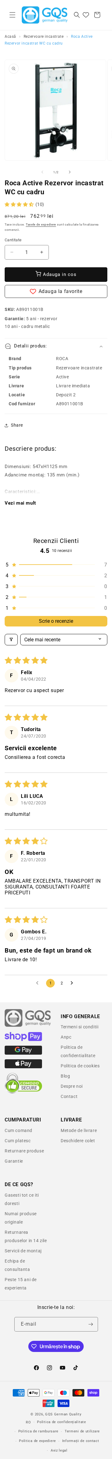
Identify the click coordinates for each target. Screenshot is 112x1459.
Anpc (66, 1037)
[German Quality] (28, 1025)
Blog (65, 1076)
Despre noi (72, 1086)
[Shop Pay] (23, 1039)
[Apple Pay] (23, 1066)
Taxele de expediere (41, 224)
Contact (69, 1096)
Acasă (10, 36)
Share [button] (17, 425)
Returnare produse (24, 1150)
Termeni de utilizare (82, 1431)
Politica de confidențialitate (61, 1422)
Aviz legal (59, 1450)
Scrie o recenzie (56, 621)
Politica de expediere (37, 1441)
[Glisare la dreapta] (70, 172)
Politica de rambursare (38, 1431)
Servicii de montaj (23, 1250)
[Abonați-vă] (91, 1324)
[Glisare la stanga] (42, 172)
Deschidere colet (78, 1140)
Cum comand (18, 1130)
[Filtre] (11, 639)
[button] (12, 15)
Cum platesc (18, 1140)
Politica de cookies (80, 1065)
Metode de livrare (79, 1130)
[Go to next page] (73, 983)
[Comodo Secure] (23, 1092)
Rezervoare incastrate (44, 36)
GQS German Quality (63, 1414)
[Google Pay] (23, 1053)
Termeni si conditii (79, 1026)
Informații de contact (80, 1441)
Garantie (14, 1161)
